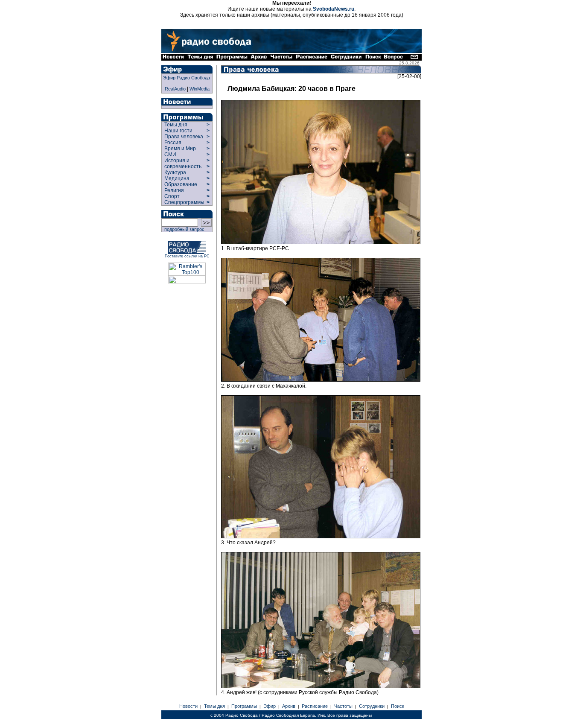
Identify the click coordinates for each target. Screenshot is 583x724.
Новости (188, 706)
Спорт (171, 196)
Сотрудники (372, 706)
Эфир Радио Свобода (186, 77)
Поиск (397, 706)
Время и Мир (180, 149)
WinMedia (199, 88)
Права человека (184, 137)
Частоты (343, 706)
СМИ (170, 155)
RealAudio (175, 88)
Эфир (269, 706)
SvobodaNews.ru (333, 9)
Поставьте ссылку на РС (187, 256)
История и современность (183, 163)
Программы (244, 706)
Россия (173, 143)
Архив (289, 706)
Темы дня (176, 125)
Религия (174, 190)
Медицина (177, 178)
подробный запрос (183, 229)
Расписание (314, 706)
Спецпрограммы (184, 202)
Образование (181, 184)
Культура (175, 172)
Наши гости (178, 131)
